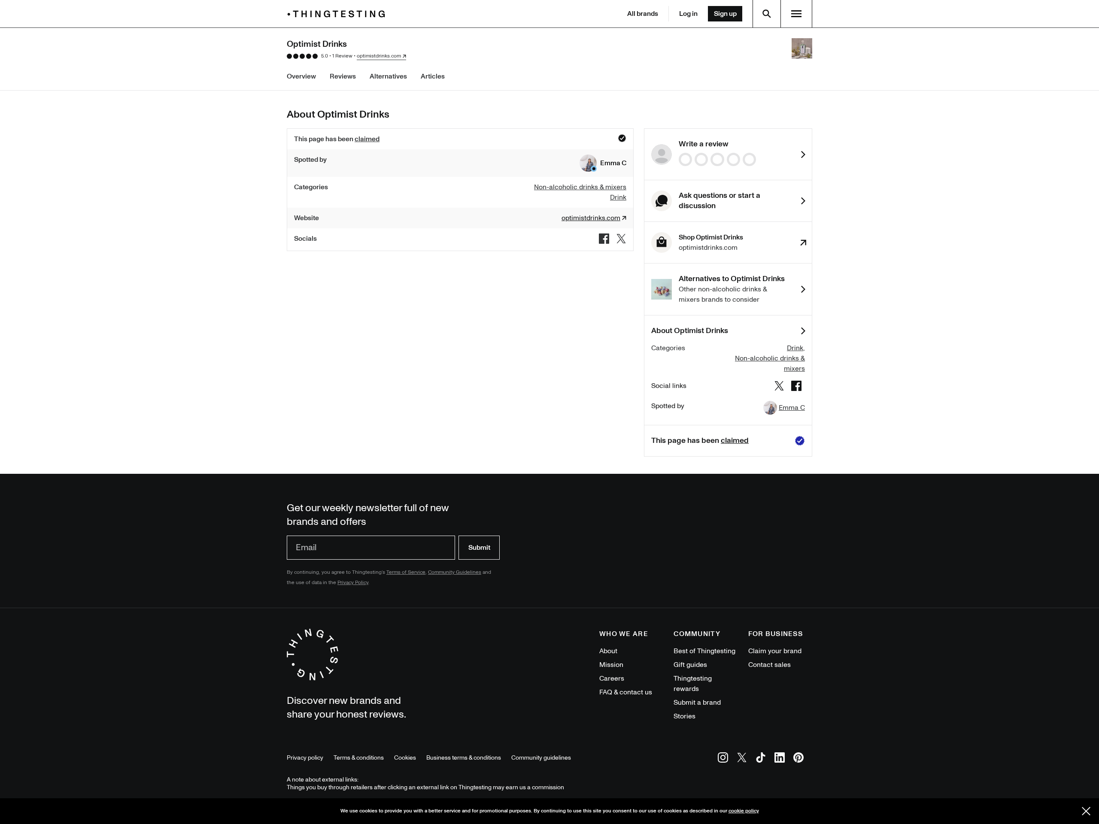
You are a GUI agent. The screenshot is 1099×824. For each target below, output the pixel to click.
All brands (642, 13)
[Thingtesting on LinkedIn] (779, 759)
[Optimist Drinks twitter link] (621, 238)
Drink (795, 348)
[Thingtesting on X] (742, 759)
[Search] (767, 13)
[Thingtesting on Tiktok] (761, 759)
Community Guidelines (454, 572)
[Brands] (338, 14)
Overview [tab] (301, 76)
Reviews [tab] (343, 76)
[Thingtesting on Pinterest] (798, 759)
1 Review (342, 56)
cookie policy (744, 811)
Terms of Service (405, 572)
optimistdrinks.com (379, 56)
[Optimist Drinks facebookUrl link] (604, 238)
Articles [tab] (433, 76)
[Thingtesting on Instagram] (723, 759)
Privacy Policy (352, 582)
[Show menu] (796, 13)
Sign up (725, 13)
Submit (479, 547)
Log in (688, 13)
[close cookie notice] (1086, 811)
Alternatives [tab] (388, 76)
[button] (603, 163)
